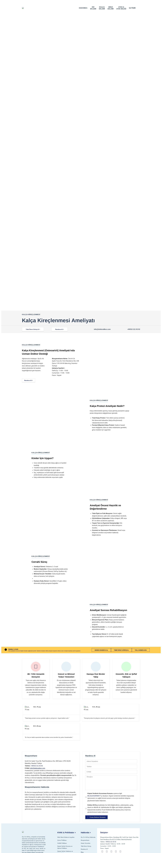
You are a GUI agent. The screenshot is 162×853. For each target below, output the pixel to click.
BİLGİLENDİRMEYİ (93, 796)
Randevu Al (84, 849)
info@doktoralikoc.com (102, 329)
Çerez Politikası (62, 840)
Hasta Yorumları (85, 843)
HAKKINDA (83, 8)
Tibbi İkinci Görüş (86, 846)
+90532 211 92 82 (133, 329)
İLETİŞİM (132, 8)
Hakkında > (86, 833)
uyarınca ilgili (110, 797)
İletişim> (104, 833)
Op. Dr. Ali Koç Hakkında (88, 837)
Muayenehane (85, 840)
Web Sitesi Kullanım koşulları (66, 837)
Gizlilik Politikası (62, 843)
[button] (139, 8)
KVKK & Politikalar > (66, 833)
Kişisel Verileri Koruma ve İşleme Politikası (64, 847)
